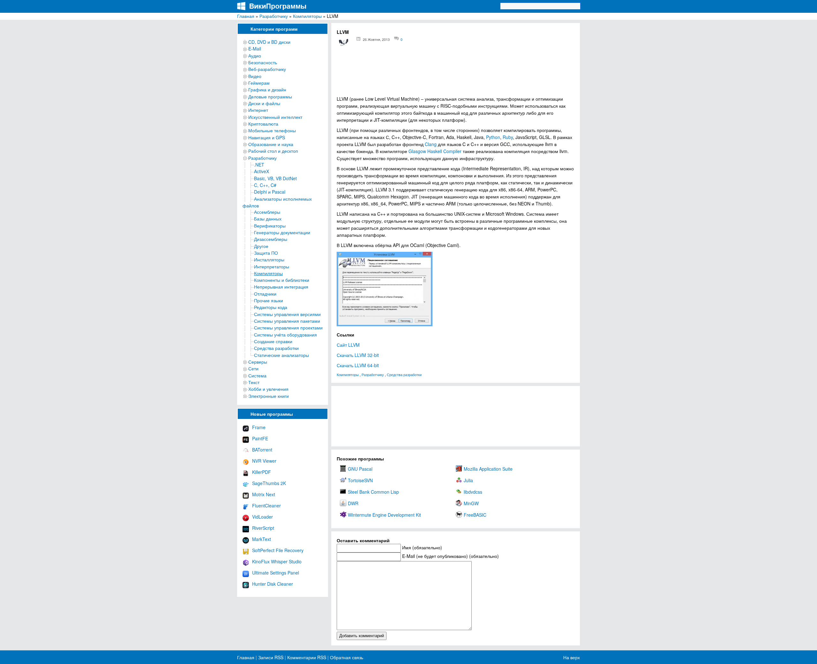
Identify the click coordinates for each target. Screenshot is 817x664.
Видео (254, 76)
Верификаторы (270, 225)
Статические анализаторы (281, 355)
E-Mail (254, 48)
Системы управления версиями (287, 314)
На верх (571, 657)
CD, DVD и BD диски (269, 42)
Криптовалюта (263, 123)
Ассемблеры (267, 212)
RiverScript (263, 528)
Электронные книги (268, 396)
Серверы (257, 362)
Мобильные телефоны (272, 130)
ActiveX (261, 171)
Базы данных (267, 218)
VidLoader (262, 516)
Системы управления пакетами (287, 321)
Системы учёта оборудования (285, 334)
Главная (245, 16)
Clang (431, 144)
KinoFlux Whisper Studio (277, 561)
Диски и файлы (264, 103)
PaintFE (260, 438)
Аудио (254, 55)
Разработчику (273, 16)
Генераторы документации (282, 232)
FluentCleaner (266, 505)
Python (493, 137)
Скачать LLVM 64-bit (358, 365)
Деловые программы (270, 96)
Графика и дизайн (267, 89)
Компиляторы (307, 16)
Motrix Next (263, 494)
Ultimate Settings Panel (275, 572)
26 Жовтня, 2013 (376, 39)
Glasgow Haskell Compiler (434, 151)
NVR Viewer (264, 461)
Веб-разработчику (267, 69)
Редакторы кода (270, 307)
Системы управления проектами (288, 327)
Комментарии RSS (306, 657)
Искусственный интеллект (275, 117)
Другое (261, 246)
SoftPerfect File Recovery (278, 550)
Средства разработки (276, 348)
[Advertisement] (455, 73)
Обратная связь (346, 657)
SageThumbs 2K (269, 483)
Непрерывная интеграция (281, 286)
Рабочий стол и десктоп (273, 151)
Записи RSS (270, 657)
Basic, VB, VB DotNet (275, 178)
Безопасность (262, 62)
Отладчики (265, 293)
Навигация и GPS (266, 137)
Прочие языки (268, 300)
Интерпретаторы (271, 266)
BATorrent (262, 449)
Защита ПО (266, 253)
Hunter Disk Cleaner (272, 584)
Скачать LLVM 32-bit (358, 355)
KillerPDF (261, 472)
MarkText (261, 539)
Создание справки (273, 341)
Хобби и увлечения (268, 389)
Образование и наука (270, 144)
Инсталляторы (269, 259)
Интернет (258, 110)
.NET (259, 164)
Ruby (508, 137)
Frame (259, 427)
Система (257, 375)
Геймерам (259, 83)
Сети (253, 368)
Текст (253, 382)
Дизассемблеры (270, 239)
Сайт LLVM (348, 345)
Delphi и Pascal (269, 192)
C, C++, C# (265, 185)
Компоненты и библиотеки (281, 280)
